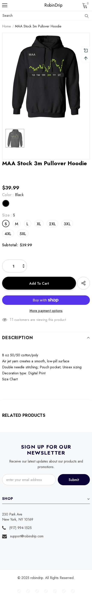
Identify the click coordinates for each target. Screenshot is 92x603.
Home (6, 26)
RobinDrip (47, 5)
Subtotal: (10, 245)
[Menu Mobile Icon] (4, 5)
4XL (8, 234)
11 (11, 319)
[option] (46, 76)
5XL (22, 234)
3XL (67, 224)
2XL (52, 224)
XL (39, 224)
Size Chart (10, 379)
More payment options (46, 310)
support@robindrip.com (26, 536)
